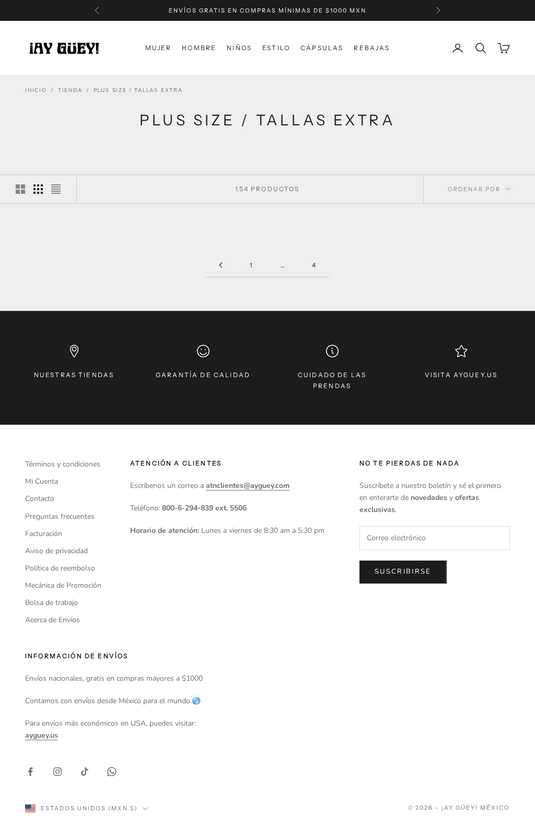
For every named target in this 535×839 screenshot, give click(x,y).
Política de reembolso (60, 568)
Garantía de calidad (203, 375)
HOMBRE (199, 48)
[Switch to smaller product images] (38, 189)
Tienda (70, 90)
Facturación (43, 534)
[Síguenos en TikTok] (84, 771)
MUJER (158, 48)
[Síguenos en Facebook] (30, 771)
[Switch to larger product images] (20, 189)
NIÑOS (239, 48)
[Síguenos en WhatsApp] (112, 771)
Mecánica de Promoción (63, 585)
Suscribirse (403, 571)
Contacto (39, 499)
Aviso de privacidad (56, 551)
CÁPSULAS (321, 48)
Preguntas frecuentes (60, 516)
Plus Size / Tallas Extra (138, 90)
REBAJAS (372, 48)
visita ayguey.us (461, 375)
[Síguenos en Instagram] (57, 771)
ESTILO (276, 48)
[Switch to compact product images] (56, 189)
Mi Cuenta (41, 481)
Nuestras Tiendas (74, 375)
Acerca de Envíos (52, 620)
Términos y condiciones (62, 464)
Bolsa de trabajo (51, 603)
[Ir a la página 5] (220, 265)
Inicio (36, 90)
